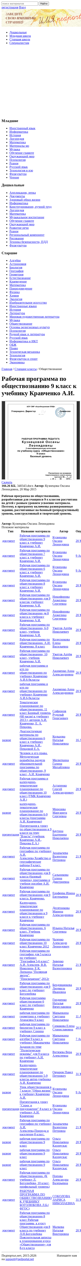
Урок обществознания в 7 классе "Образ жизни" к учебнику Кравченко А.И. (36, 1092)
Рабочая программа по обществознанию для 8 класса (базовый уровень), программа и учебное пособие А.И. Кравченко (35, 878)
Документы (17, 196)
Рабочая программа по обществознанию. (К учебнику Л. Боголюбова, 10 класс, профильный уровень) (35, 1179)
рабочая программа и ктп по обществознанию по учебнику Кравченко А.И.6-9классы (34, 672)
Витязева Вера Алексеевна (62, 1053)
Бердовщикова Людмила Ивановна (62, 988)
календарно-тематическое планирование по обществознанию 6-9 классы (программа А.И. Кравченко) (34, 812)
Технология (17, 355)
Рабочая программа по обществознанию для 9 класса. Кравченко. (35, 895)
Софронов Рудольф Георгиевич (60, 714)
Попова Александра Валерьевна (60, 1179)
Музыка (14, 149)
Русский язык (18, 167)
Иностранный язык (22, 128)
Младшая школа (20, 35)
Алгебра (15, 260)
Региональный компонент (26, 234)
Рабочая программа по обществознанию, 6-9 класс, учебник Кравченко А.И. (35, 630)
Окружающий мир (21, 156)
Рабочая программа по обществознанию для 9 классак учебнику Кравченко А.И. (35, 600)
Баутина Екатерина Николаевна (60, 834)
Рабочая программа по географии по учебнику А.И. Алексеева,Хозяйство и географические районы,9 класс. (36, 856)
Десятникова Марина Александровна (62, 911)
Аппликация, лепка (22, 192)
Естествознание (20, 278)
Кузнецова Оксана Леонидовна (60, 541)
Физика (14, 292)
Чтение (14, 177)
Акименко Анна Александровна (63, 672)
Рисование (16, 238)
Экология (15, 299)
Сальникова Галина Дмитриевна (60, 878)
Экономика (17, 362)
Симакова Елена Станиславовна (63, 1027)
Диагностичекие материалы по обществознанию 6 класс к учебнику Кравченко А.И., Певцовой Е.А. (32, 740)
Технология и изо (21, 170)
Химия (14, 295)
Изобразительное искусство (28, 302)
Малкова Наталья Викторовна (60, 1230)
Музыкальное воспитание (26, 217)
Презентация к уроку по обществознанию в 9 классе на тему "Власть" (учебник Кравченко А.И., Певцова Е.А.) (36, 834)
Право (13, 348)
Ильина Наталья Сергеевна (63, 929)
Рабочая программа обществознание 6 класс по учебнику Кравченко (33, 1003)
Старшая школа (19, 39)
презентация (10, 834)
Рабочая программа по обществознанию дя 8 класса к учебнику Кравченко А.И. (35, 615)
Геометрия (16, 274)
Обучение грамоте (21, 152)
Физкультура (18, 174)
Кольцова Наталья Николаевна (60, 740)
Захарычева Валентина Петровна (60, 856)
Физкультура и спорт (23, 358)
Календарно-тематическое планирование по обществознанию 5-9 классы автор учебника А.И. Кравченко (35, 1073)
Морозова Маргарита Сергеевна (59, 812)
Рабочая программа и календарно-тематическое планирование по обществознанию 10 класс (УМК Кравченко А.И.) (35, 789)
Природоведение (20, 288)
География (16, 271)
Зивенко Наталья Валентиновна (62, 965)
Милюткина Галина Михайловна (61, 763)
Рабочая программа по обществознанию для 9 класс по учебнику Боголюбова (35, 988)
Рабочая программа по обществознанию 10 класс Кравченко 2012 (35, 943)
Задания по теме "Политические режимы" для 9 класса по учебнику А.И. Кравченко (34, 1054)
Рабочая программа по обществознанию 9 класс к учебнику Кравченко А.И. (35, 541)
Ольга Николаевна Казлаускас (60, 1142)
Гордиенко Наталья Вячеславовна (61, 1003)
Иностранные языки (23, 306)
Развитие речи (19, 227)
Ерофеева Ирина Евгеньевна (63, 894)
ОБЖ (12, 344)
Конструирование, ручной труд (30, 206)
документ (8, 540)
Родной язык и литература (27, 334)
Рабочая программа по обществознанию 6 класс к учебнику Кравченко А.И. (35, 570)
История (15, 135)
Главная (7, 369)
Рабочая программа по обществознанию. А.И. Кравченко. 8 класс (35, 643)
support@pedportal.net (20, 1259)
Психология (17, 159)
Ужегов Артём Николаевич (62, 629)
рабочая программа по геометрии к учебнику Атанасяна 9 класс (35, 1016)
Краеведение (18, 281)
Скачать (7, 482)
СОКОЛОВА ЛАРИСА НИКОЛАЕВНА (63, 1200)
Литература (17, 313)
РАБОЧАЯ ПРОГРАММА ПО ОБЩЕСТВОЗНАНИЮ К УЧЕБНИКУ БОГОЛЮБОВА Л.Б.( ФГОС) (36, 1199)
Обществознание (20, 323)
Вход (22, 7)
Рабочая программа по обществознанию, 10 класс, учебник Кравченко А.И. (35, 656)
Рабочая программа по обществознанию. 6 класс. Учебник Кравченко (35, 930)
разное (6, 740)
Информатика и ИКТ (23, 341)
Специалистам (19, 43)
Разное (13, 163)
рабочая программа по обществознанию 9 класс (35, 1142)
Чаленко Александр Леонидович (60, 943)
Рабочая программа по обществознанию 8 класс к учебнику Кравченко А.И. (35, 585)
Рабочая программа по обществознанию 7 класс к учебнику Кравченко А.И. (35, 556)
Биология (15, 267)
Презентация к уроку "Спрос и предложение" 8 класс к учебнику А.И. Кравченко (36, 1109)
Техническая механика (24, 351)
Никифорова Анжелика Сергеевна (61, 600)
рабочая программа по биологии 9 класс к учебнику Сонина (35, 1027)
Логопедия (16, 138)
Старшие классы (26, 369)
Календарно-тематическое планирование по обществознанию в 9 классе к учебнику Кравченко (33, 911)
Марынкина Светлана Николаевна (60, 1016)
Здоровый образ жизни (24, 199)
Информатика (18, 131)
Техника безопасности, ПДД (28, 242)
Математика (17, 142)
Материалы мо (19, 145)
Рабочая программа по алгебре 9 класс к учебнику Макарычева (35, 1039)
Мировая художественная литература (34, 316)
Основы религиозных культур (29, 327)
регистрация (10, 7)
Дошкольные (18, 32)
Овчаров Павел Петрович (62, 1074)
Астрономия (17, 264)
